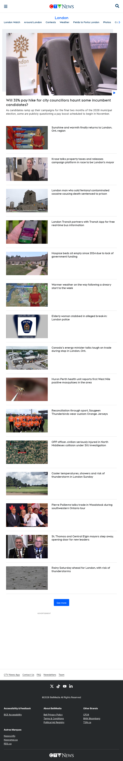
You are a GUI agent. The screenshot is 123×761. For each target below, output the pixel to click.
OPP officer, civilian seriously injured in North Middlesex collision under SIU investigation (80, 443)
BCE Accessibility (13, 714)
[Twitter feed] (52, 686)
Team (61, 674)
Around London (33, 22)
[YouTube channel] (65, 686)
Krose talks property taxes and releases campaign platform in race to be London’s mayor (83, 160)
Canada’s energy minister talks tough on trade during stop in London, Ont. (81, 349)
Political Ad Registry (54, 722)
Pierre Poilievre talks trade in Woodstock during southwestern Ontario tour (82, 506)
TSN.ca (87, 722)
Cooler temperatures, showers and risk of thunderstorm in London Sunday (78, 475)
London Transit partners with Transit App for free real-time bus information (83, 223)
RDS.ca (8, 743)
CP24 (86, 714)
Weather (64, 22)
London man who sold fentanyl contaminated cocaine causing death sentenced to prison (80, 192)
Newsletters (50, 674)
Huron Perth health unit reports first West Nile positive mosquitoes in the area (81, 381)
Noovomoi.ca (11, 739)
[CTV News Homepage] (61, 6)
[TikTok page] (58, 686)
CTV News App (12, 674)
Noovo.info (9, 736)
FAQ (39, 674)
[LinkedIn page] (71, 686)
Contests (51, 22)
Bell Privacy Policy (53, 714)
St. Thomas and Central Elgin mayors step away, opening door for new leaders (83, 538)
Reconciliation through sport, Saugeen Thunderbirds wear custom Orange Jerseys (80, 412)
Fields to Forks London (86, 22)
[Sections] (6, 6)
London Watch (12, 22)
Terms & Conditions (54, 718)
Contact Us (28, 674)
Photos (107, 22)
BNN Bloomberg (91, 718)
